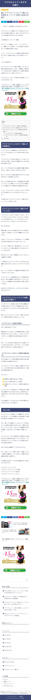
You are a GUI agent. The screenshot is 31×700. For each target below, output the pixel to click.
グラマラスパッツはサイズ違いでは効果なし (15, 126)
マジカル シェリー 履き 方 (11, 669)
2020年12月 (7, 646)
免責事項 (21, 696)
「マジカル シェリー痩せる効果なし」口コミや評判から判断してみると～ (16, 609)
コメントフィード (8, 684)
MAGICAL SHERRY (9, 662)
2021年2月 (7, 639)
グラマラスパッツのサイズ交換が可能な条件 (17, 136)
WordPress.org (8, 686)
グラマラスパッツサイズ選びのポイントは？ (15, 128)
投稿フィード (7, 681)
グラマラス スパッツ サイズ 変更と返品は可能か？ (15, 130)
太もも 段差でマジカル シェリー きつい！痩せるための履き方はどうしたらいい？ (16, 592)
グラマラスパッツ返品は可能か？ (14, 133)
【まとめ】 (6, 138)
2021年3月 (7, 635)
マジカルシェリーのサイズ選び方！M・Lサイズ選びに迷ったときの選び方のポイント (16, 603)
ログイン (6, 679)
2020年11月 (7, 650)
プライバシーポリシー (12, 696)
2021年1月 (7, 643)
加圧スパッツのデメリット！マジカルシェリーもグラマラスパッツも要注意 (16, 614)
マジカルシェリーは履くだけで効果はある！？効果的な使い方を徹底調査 (16, 597)
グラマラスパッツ (5, 9)
